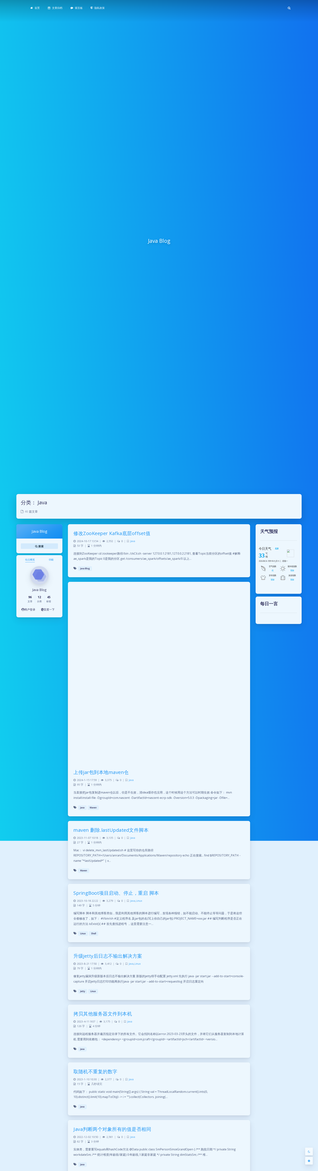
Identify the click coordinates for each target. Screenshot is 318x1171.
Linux (139, 900)
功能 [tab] (51, 559)
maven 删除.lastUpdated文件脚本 (111, 830)
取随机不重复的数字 (95, 1071)
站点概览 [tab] (30, 559)
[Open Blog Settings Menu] (309, 1161)
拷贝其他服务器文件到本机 (102, 1013)
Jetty (82, 991)
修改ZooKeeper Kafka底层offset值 (111, 533)
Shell (93, 933)
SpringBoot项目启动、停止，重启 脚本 (116, 893)
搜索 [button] (41, 546)
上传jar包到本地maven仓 (101, 772)
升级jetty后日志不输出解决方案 (107, 956)
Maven (93, 807)
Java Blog (85, 568)
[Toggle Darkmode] (309, 1151)
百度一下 (49, 609)
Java (132, 541)
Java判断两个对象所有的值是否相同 (112, 1129)
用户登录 (29, 609)
